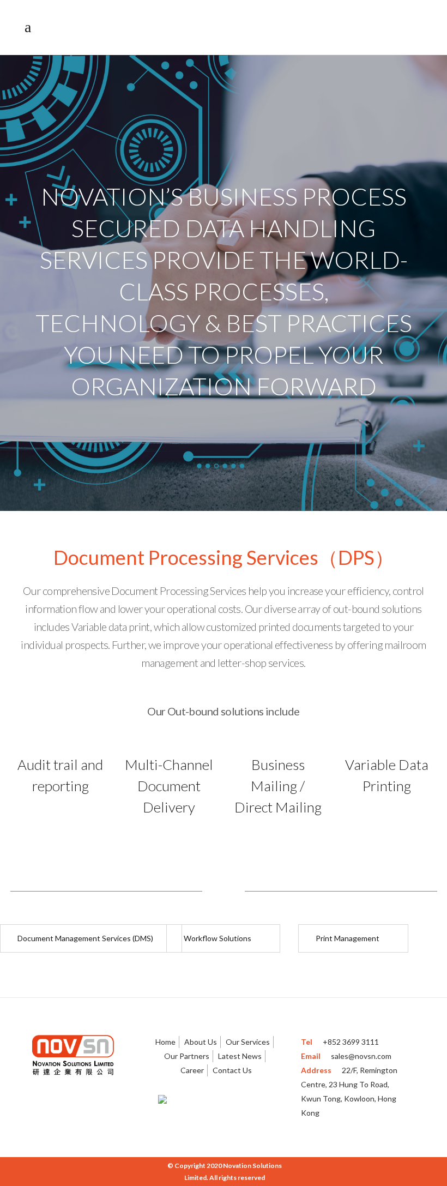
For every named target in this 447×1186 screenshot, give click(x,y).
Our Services (248, 1041)
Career (192, 1070)
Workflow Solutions (217, 938)
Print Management (347, 938)
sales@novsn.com (361, 1056)
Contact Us (232, 1070)
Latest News (240, 1056)
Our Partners (186, 1056)
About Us (200, 1041)
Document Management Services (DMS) (85, 938)
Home (165, 1041)
